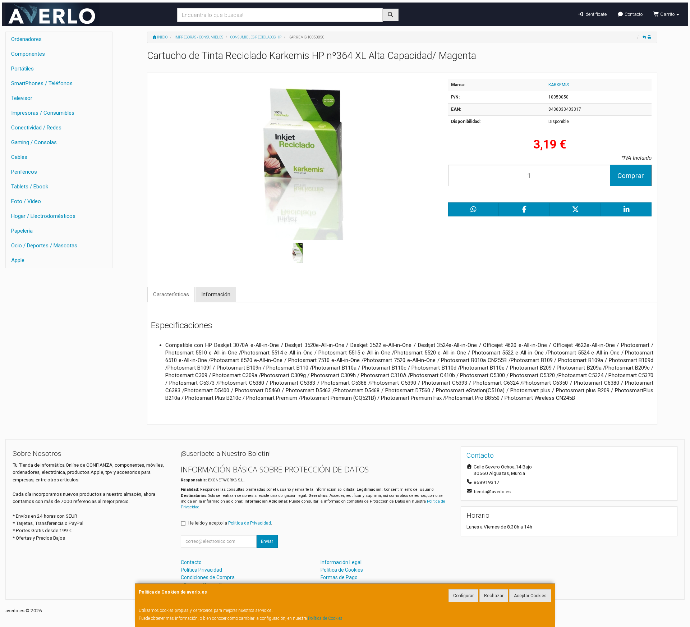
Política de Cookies (325, 618)
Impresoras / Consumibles (42, 113)
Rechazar (493, 595)
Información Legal (341, 562)
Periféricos (24, 172)
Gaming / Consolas (34, 142)
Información (215, 294)
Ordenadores (26, 39)
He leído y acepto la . (230, 523)
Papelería (22, 231)
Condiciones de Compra (208, 577)
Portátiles (22, 68)
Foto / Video (26, 201)
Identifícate (595, 14)
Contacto (633, 14)
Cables (19, 157)
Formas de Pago (339, 577)
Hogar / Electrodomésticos (43, 216)
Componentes (28, 54)
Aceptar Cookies (530, 595)
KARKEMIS (558, 84)
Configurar (463, 595)
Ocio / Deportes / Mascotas (44, 245)
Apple (17, 260)
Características (171, 294)
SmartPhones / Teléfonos (42, 83)
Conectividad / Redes (36, 127)
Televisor (21, 98)
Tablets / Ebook (29, 186)
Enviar (267, 541)
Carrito (667, 14)
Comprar (630, 175)
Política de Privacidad (249, 523)
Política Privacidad (201, 570)
